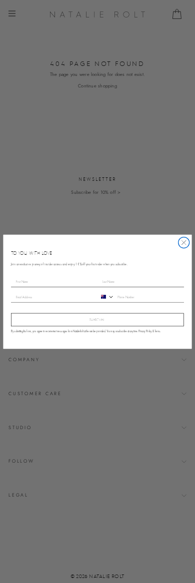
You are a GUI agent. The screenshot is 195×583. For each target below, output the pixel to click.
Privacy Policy (145, 331)
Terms (157, 331)
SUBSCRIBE (98, 320)
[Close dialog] (184, 242)
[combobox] (106, 296)
